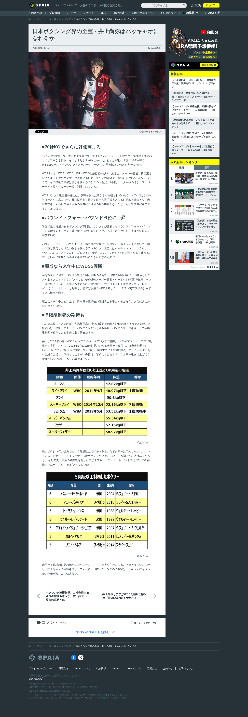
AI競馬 (192, 12)
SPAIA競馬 (36, 678)
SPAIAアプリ (134, 668)
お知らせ (167, 668)
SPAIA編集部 (154, 48)
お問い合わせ (186, 668)
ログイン (211, 5)
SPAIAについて (82, 668)
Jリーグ (71, 12)
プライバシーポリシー (40, 668)
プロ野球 (54, 12)
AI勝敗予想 (35, 12)
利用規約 (63, 668)
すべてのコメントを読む (92, 632)
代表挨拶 (101, 668)
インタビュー (168, 12)
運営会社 (152, 668)
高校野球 (119, 12)
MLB (103, 12)
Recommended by (198, 267)
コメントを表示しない (145, 623)
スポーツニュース (142, 12)
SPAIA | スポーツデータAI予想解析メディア (59, 687)
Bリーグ (89, 12)
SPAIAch (212, 12)
